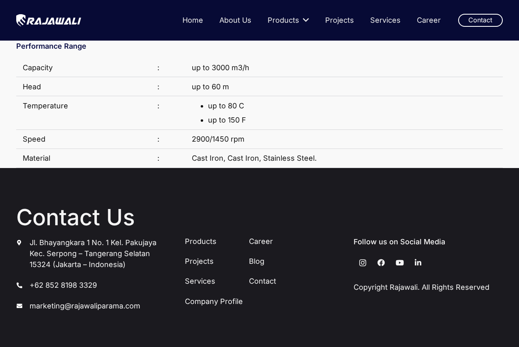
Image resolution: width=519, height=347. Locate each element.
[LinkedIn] (418, 263)
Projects (199, 261)
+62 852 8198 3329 (63, 285)
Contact (262, 281)
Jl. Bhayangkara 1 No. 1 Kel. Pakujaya (93, 242)
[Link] (48, 20)
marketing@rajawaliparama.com (85, 306)
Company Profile (214, 301)
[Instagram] (363, 263)
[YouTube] (399, 263)
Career (261, 241)
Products (201, 241)
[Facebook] (381, 263)
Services (200, 281)
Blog (256, 261)
